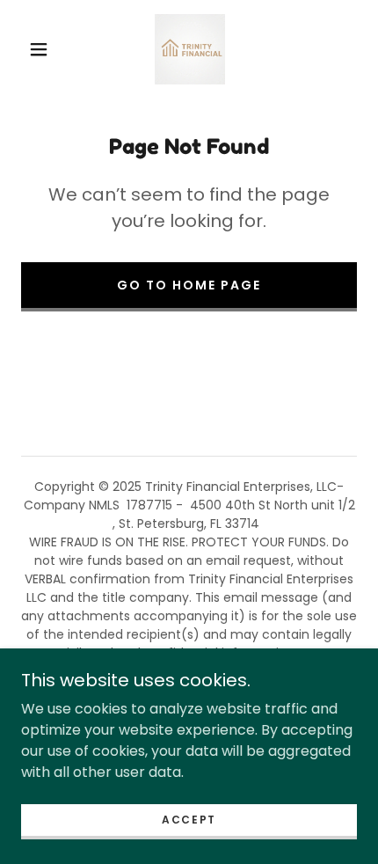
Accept (189, 819)
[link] (190, 49)
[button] (38, 49)
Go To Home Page (189, 285)
